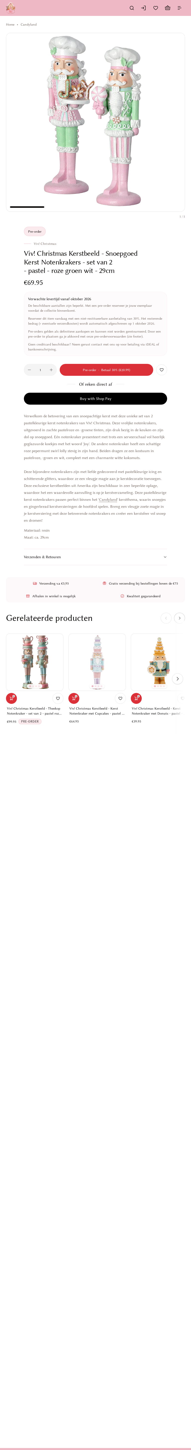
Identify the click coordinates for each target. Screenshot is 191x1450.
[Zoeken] (131, 7)
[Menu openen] (179, 7)
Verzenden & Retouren (42, 557)
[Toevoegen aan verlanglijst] (161, 369)
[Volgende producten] (177, 678)
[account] (143, 7)
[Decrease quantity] (29, 369)
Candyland (29, 24)
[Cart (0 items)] (167, 7)
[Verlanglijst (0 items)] (155, 7)
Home (10, 24)
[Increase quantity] (51, 369)
